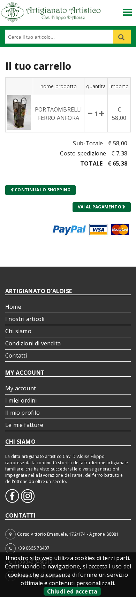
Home (13, 307)
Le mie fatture (24, 425)
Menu (128, 9)
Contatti (16, 355)
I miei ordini (21, 400)
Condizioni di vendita (33, 343)
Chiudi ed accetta (72, 591)
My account (20, 388)
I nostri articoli (24, 319)
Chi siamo (18, 331)
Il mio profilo (22, 412)
